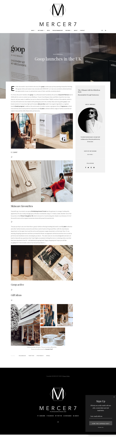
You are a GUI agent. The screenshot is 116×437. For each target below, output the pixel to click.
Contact (82, 30)
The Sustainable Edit (57, 30)
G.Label (42, 108)
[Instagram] (102, 30)
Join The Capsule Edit (101, 423)
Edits (48, 30)
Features (67, 30)
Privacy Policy (66, 376)
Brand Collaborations (58, 54)
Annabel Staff (49, 349)
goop (31, 94)
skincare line (41, 104)
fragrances (64, 106)
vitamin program (19, 106)
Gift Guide (40, 30)
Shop (32, 30)
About (75, 30)
